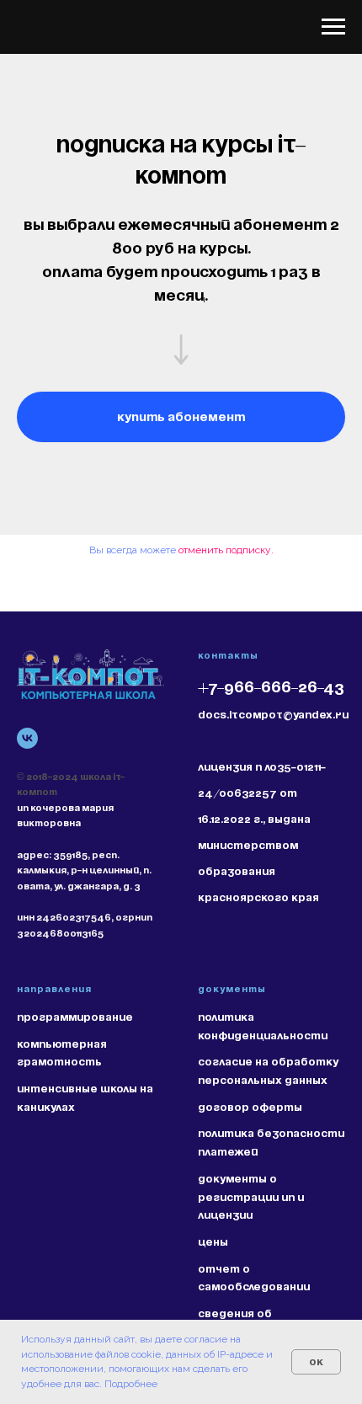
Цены (213, 1242)
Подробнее (130, 1384)
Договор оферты (250, 1107)
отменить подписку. (226, 550)
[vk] (27, 738)
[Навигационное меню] (333, 27)
